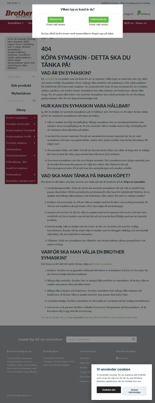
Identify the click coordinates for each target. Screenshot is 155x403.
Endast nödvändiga (134, 391)
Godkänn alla (108, 390)
